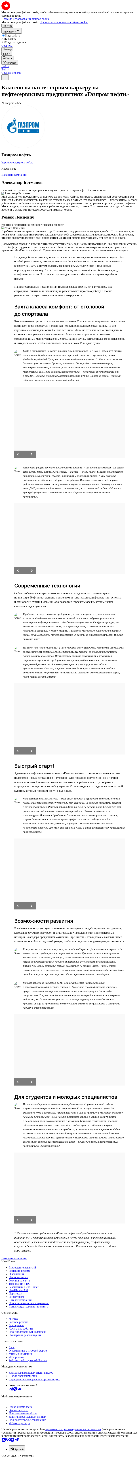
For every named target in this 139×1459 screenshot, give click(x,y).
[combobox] (17, 1448)
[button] (5, 66)
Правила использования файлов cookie (64, 22)
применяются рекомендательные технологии (73, 1429)
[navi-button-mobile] (5, 77)
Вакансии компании (14, 174)
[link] (7, 58)
